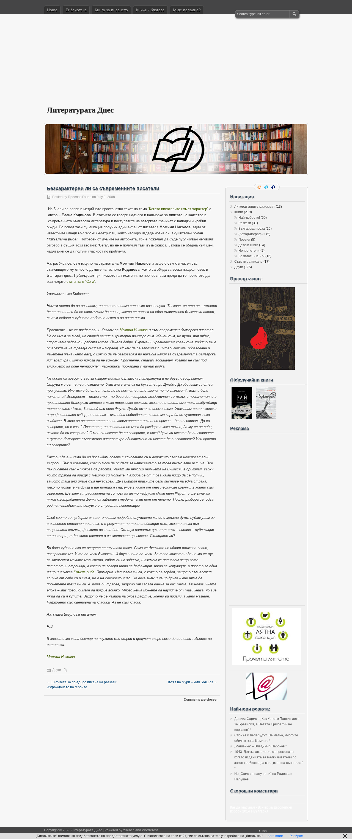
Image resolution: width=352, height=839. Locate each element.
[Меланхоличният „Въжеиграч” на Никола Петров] (266, 417)
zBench (128, 830)
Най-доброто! (249, 218)
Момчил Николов (134, 330)
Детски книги (248, 245)
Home (52, 10)
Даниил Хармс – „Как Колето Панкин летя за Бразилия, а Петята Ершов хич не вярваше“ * (266, 724)
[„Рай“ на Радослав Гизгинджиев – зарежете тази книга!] (242, 417)
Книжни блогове (150, 10)
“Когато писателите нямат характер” (178, 209)
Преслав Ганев (79, 197)
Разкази (244, 223)
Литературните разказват (254, 207)
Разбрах (296, 836)
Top (264, 831)
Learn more (274, 836)
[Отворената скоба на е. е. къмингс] (267, 369)
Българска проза (251, 229)
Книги (238, 212)
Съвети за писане (248, 262)
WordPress (150, 830)
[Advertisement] (176, 63)
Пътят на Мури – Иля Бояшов (191, 682)
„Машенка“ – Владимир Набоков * (260, 746)
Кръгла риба (84, 572)
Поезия (244, 240)
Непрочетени (249, 251)
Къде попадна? (187, 10)
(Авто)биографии (251, 234)
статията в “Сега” (81, 281)
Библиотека (76, 10)
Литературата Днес (80, 109)
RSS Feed (260, 187)
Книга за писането (111, 10)
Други (56, 670)
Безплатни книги (251, 256)
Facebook (273, 187)
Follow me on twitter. (267, 187)
